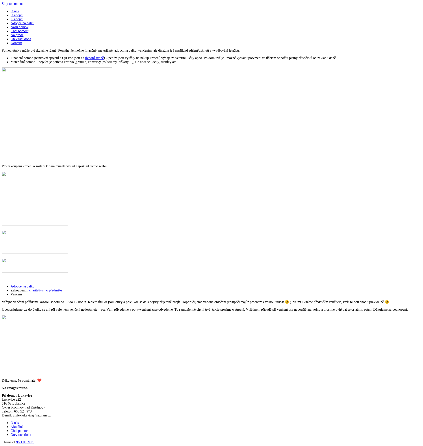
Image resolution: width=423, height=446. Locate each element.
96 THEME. (25, 442)
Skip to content (12, 4)
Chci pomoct (19, 31)
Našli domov (19, 27)
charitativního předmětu (45, 290)
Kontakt (16, 43)
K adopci (17, 19)
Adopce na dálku (22, 23)
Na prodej (17, 35)
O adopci (17, 15)
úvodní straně (94, 58)
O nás (15, 11)
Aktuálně (17, 427)
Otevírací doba (21, 39)
